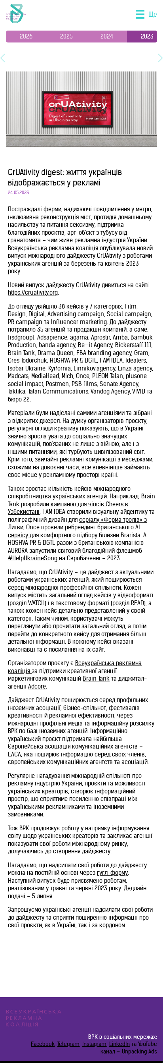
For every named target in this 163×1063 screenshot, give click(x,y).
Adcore (37, 686)
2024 (106, 36)
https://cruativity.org (33, 292)
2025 (66, 36)
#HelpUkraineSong (33, 558)
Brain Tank (96, 678)
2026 (26, 36)
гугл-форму (112, 872)
